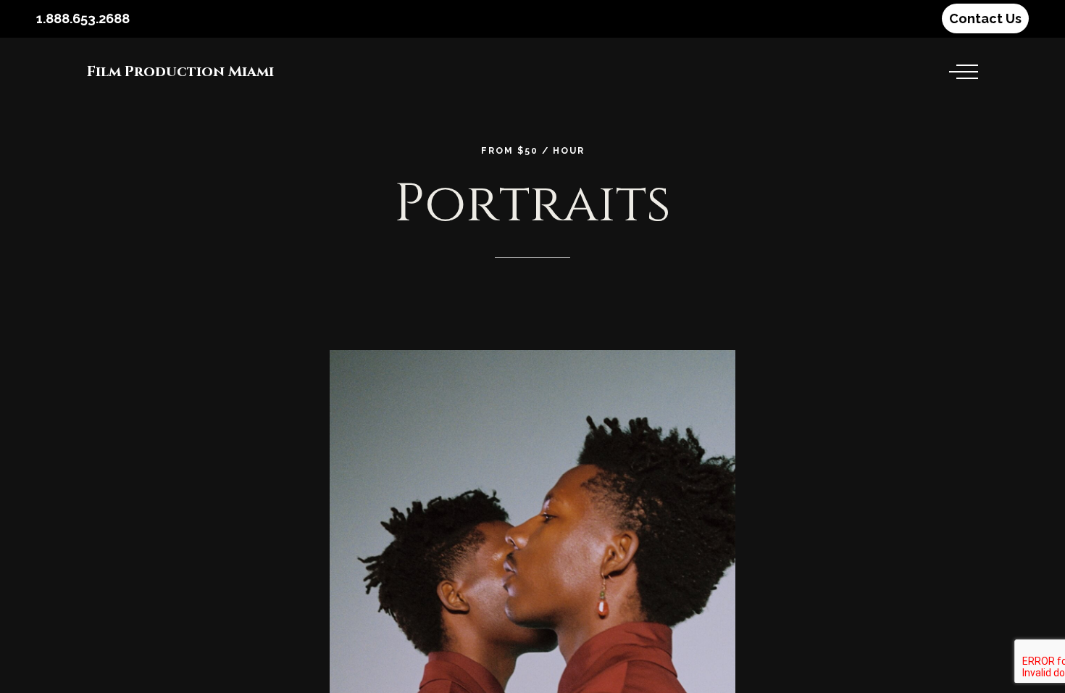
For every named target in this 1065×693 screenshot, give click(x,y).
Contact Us (985, 18)
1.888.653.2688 (83, 18)
